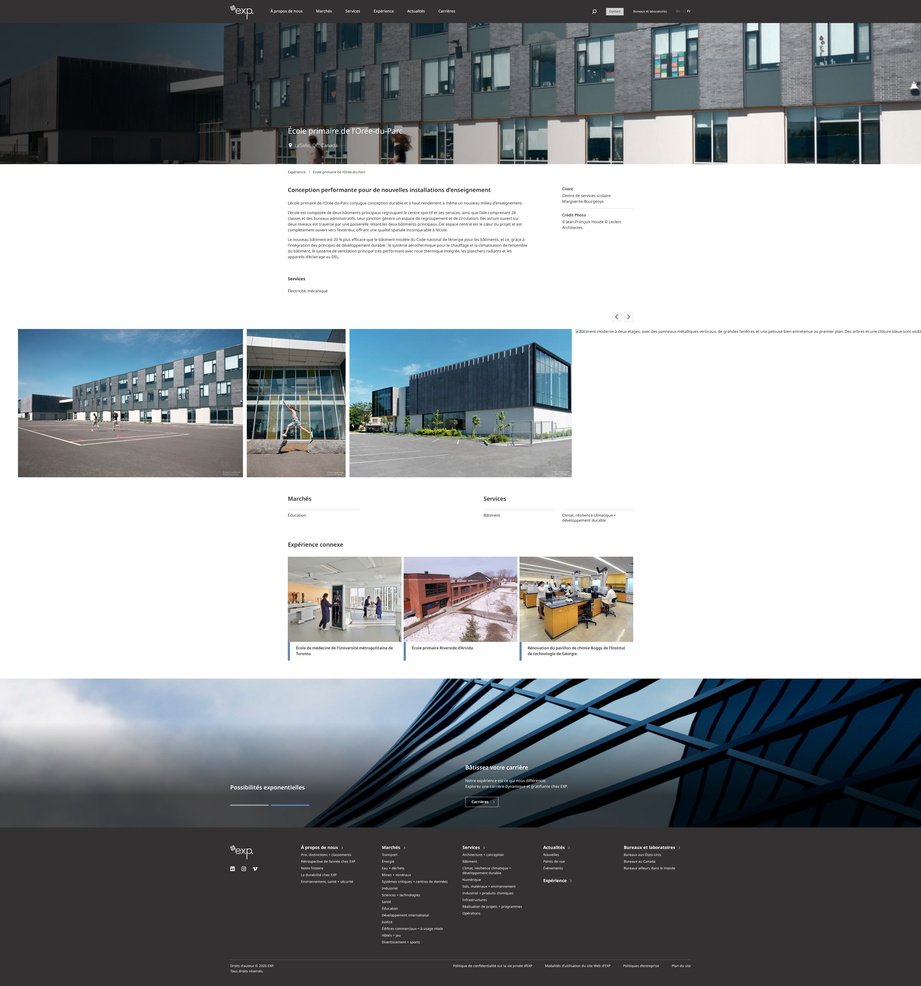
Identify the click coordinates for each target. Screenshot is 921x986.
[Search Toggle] (594, 11)
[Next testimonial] (628, 316)
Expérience (297, 172)
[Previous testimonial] (616, 316)
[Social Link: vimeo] (255, 868)
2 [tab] (290, 805)
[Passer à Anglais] (678, 11)
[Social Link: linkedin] (232, 868)
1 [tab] (249, 805)
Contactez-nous (486, 802)
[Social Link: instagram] (244, 868)
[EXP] (241, 14)
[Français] (689, 11)
